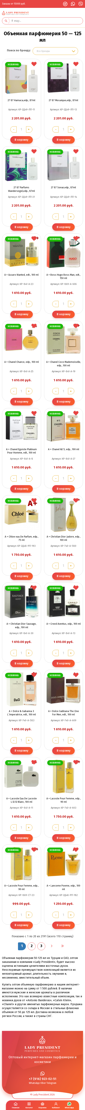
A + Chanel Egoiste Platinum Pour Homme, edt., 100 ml (21, 451)
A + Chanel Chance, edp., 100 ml (21, 361)
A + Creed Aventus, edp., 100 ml (63, 623)
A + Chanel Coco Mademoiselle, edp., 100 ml (63, 363)
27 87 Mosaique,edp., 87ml (63, 100)
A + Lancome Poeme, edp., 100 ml (63, 887)
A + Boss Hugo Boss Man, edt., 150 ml (63, 276)
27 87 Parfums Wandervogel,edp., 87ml (21, 189)
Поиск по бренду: (19, 50)
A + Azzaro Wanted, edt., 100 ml (21, 274)
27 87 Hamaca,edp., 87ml (21, 100)
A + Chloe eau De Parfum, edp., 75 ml (21, 538)
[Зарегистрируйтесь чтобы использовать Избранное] (34, 64)
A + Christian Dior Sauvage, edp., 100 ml (21, 625)
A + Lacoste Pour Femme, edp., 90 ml (63, 800)
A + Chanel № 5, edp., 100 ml (63, 449)
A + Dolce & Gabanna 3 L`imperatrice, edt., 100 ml (21, 713)
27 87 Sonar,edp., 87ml (63, 187)
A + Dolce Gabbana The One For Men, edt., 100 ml (63, 713)
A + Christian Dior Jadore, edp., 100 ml (63, 538)
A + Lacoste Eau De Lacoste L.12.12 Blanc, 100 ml (21, 800)
